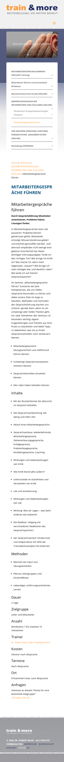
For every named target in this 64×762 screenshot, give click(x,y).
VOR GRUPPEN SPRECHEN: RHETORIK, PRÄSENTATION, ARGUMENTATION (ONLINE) (29, 135)
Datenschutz (46, 744)
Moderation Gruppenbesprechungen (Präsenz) (31, 113)
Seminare (25, 162)
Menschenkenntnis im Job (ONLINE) (29, 93)
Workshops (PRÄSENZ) (22, 145)
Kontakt (11, 747)
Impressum (30, 744)
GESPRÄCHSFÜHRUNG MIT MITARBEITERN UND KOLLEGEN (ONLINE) (31, 103)
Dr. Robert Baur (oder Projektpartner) (30, 642)
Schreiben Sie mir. (20, 697)
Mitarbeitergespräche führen (27, 122)
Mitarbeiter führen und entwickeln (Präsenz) (29, 84)
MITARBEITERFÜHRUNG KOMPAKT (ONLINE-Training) (28, 73)
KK (28, 747)
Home (14, 162)
